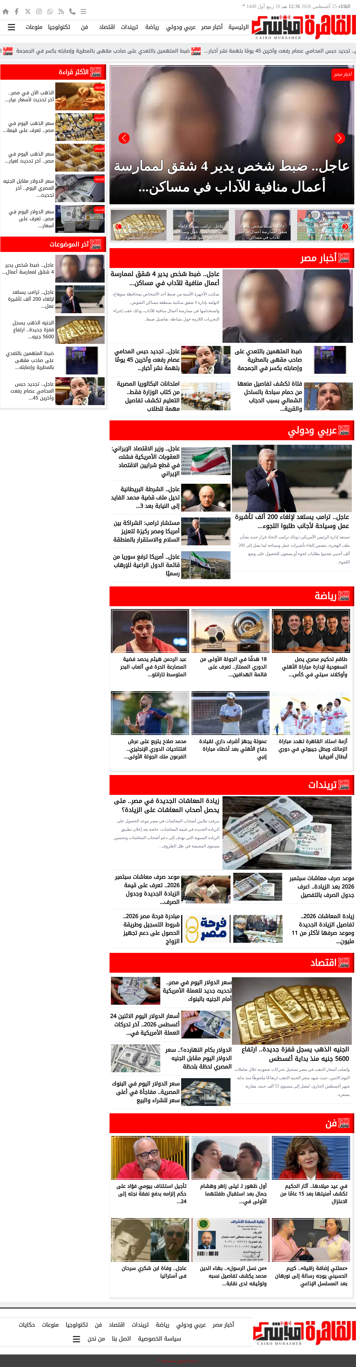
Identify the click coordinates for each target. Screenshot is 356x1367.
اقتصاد (107, 27)
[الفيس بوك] (16, 11)
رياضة (152, 27)
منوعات (34, 27)
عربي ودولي (181, 27)
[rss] (61, 11)
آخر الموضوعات (69, 244)
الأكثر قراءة (74, 72)
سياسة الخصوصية (159, 1338)
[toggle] (11, 27)
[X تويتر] (27, 11)
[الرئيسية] (5, 11)
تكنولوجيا (59, 27)
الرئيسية (238, 27)
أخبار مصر (212, 27)
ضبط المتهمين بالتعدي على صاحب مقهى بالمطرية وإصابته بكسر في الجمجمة (140, 51)
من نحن (96, 1338)
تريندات (129, 27)
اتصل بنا (121, 1338)
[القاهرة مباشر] (304, 27)
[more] (83, 11)
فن (84, 27)
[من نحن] (72, 11)
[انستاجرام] (38, 11)
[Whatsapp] (50, 11)
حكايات (27, 1324)
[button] (124, 138)
